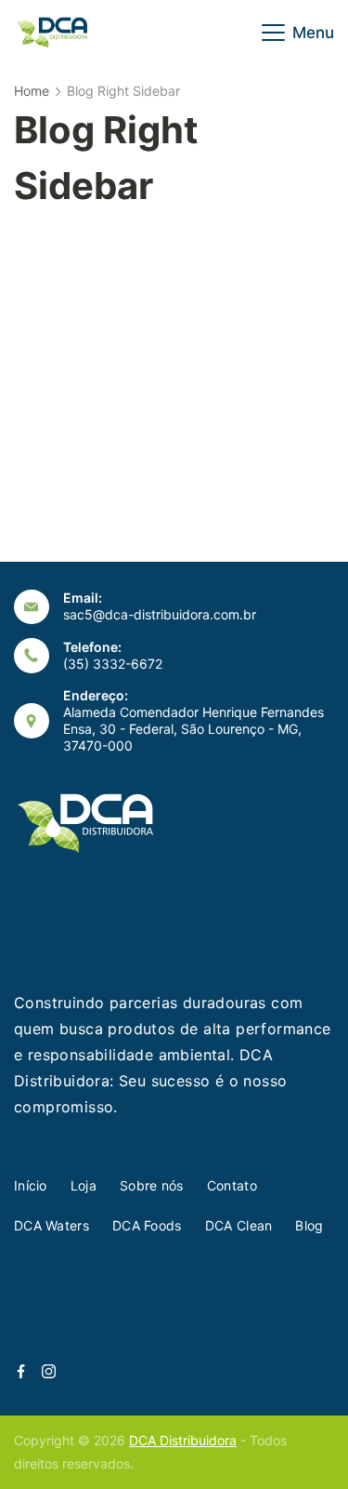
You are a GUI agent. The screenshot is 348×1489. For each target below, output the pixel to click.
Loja (84, 1185)
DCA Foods (147, 1225)
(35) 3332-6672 (112, 663)
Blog (309, 1225)
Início (30, 1185)
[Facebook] (21, 1371)
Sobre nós (152, 1185)
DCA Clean (239, 1225)
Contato (232, 1185)
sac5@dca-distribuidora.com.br (159, 614)
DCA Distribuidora (183, 1440)
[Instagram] (49, 1371)
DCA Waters (51, 1225)
